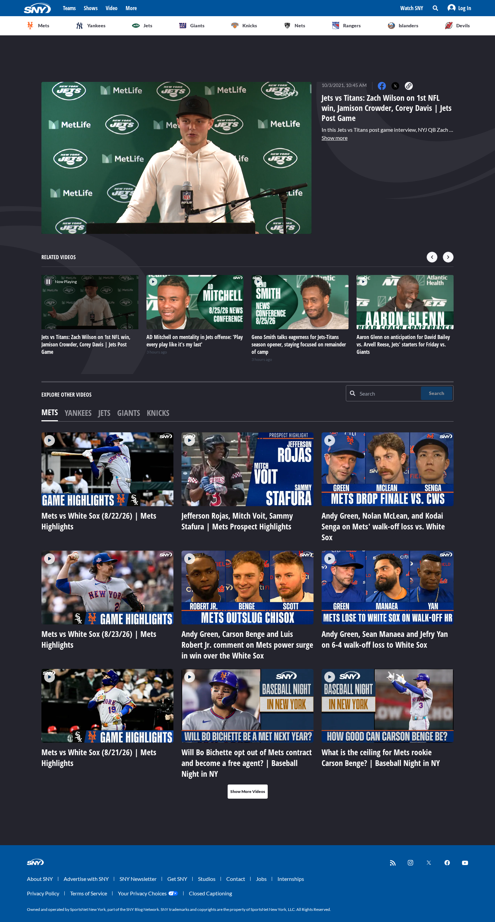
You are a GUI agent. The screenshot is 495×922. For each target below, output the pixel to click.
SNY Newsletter (138, 878)
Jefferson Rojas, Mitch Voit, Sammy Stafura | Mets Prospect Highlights (237, 521)
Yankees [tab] (78, 412)
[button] (459, 8)
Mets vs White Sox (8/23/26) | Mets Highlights (98, 639)
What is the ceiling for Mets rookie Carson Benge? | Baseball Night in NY (381, 757)
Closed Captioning (210, 893)
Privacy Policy (43, 893)
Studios (207, 878)
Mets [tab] (49, 412)
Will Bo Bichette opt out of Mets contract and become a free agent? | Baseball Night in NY (247, 762)
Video (112, 8)
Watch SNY (411, 8)
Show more (335, 137)
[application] (176, 158)
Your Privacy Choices (142, 893)
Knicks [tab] (158, 412)
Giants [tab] (128, 412)
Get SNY (177, 878)
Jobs (261, 878)
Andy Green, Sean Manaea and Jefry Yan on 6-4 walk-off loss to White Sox (385, 639)
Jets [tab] (104, 412)
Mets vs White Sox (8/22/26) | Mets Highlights (98, 521)
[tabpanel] (247, 615)
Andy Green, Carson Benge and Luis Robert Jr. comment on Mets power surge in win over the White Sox (247, 644)
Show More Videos (247, 791)
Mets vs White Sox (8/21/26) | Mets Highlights (98, 757)
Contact (235, 878)
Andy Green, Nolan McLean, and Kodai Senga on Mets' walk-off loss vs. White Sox (383, 526)
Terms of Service (88, 893)
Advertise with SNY (86, 878)
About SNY (40, 878)
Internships (290, 878)
